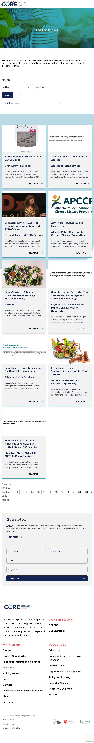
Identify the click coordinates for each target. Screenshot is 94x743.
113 (56, 492)
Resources (8, 667)
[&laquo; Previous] (13, 492)
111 (44, 492)
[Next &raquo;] (92, 492)
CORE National (57, 630)
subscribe (14, 578)
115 (68, 492)
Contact (7, 684)
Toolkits (53, 694)
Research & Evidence (60, 688)
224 (79, 492)
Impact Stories (57, 665)
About (6, 696)
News (6, 679)
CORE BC (53, 625)
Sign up (9, 525)
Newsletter (9, 702)
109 (32, 492)
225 (86, 492)
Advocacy (54, 650)
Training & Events (12, 673)
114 (62, 492)
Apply (7, 95)
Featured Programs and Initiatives (21, 661)
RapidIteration (14, 728)
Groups (7, 650)
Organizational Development (65, 671)
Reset (19, 95)
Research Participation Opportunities (23, 690)
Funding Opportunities (15, 656)
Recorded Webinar (59, 683)
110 (38, 492)
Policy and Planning (59, 677)
